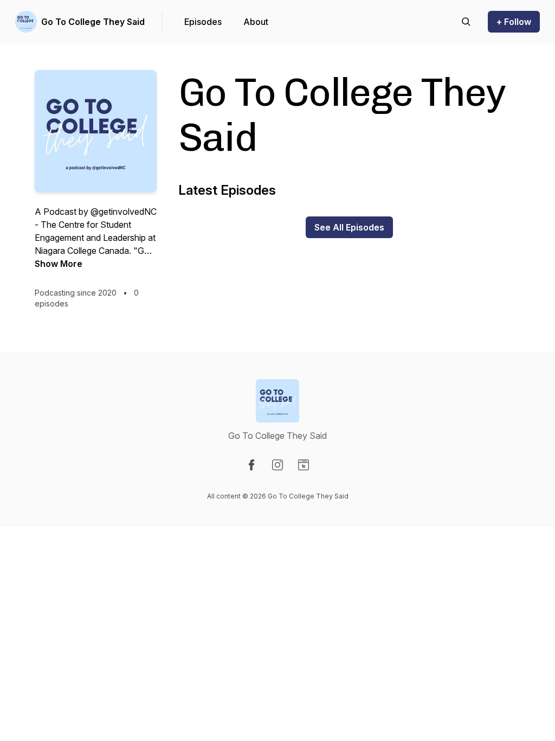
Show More (58, 263)
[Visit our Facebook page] (251, 464)
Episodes (203, 21)
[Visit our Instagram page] (277, 464)
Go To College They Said (93, 21)
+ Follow (513, 21)
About (255, 21)
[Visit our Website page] (303, 464)
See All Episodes (349, 227)
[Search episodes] (466, 21)
